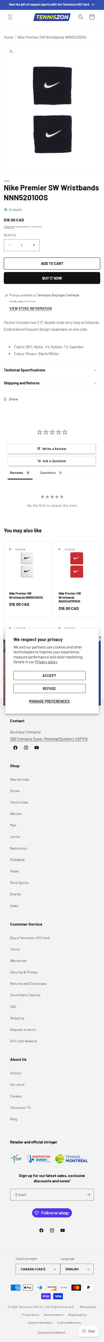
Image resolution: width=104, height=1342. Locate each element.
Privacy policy (46, 662)
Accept (49, 675)
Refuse (49, 688)
